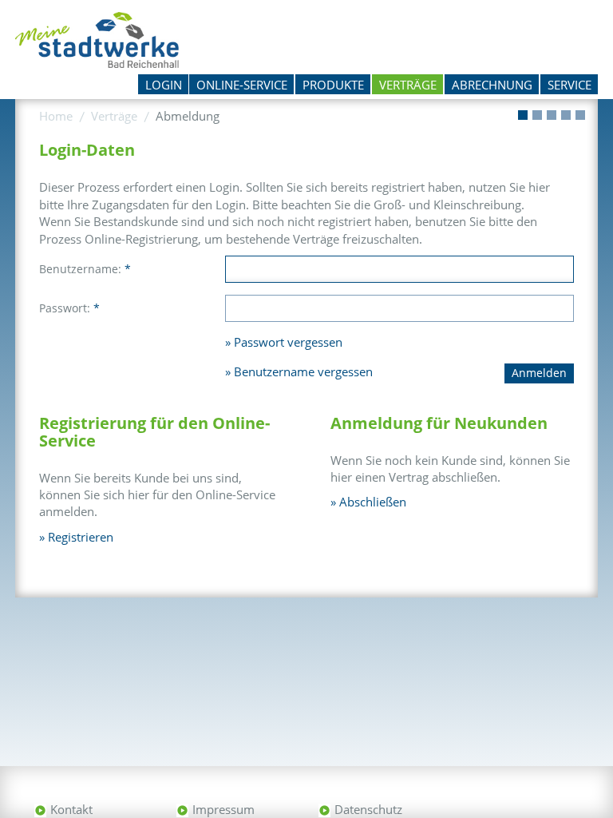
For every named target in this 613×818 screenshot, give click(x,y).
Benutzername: (85, 268)
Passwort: (69, 308)
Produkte (333, 85)
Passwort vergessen (288, 342)
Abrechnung (492, 85)
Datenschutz (368, 809)
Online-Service (241, 85)
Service (569, 85)
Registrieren (80, 537)
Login (163, 85)
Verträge (408, 85)
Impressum (223, 809)
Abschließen (372, 502)
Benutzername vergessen (303, 371)
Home (56, 116)
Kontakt (71, 809)
